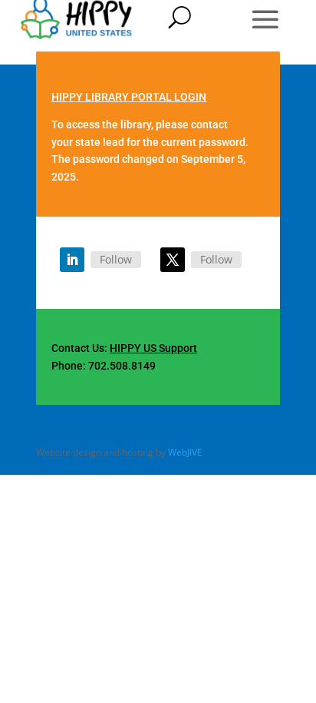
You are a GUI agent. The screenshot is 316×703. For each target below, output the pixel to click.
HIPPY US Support (153, 348)
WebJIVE (185, 452)
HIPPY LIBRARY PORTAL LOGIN (128, 97)
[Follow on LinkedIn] (72, 259)
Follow (116, 259)
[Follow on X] (172, 259)
